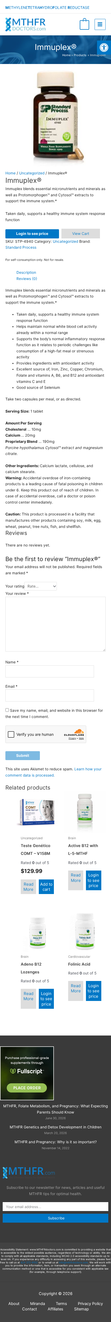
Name (12, 662)
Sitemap (81, 1309)
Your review (17, 593)
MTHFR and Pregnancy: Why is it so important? (56, 1142)
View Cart (80, 233)
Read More (28, 887)
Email (11, 686)
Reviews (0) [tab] (26, 278)
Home (10, 173)
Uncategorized (31, 173)
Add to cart (46, 887)
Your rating (14, 586)
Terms (61, 1303)
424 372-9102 (29, 1262)
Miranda (37, 1303)
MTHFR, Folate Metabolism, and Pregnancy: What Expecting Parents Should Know (55, 1109)
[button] (104, 48)
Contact (29, 1309)
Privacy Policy (90, 1303)
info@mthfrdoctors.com (73, 1262)
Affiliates (55, 1309)
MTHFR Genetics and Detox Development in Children (56, 1127)
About (13, 1303)
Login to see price (32, 233)
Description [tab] (26, 272)
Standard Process (20, 247)
